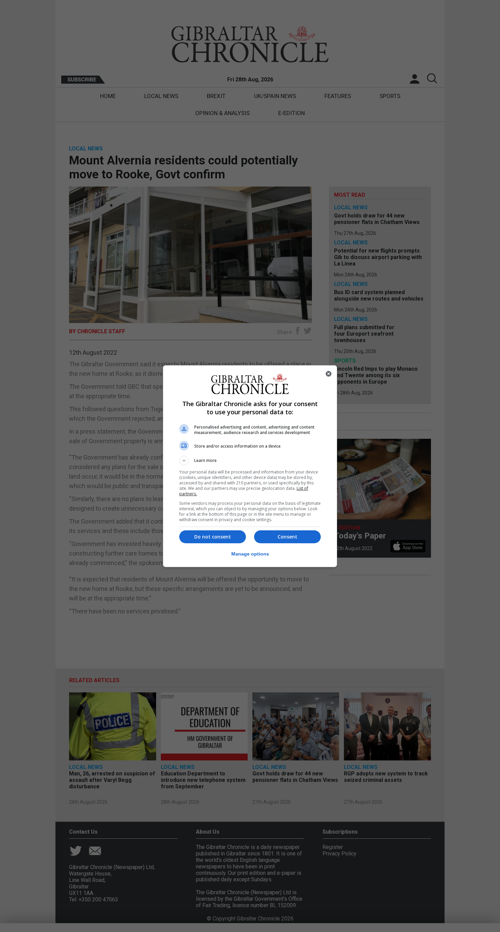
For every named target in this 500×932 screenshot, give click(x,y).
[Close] (328, 374)
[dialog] (250, 466)
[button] (250, 460)
